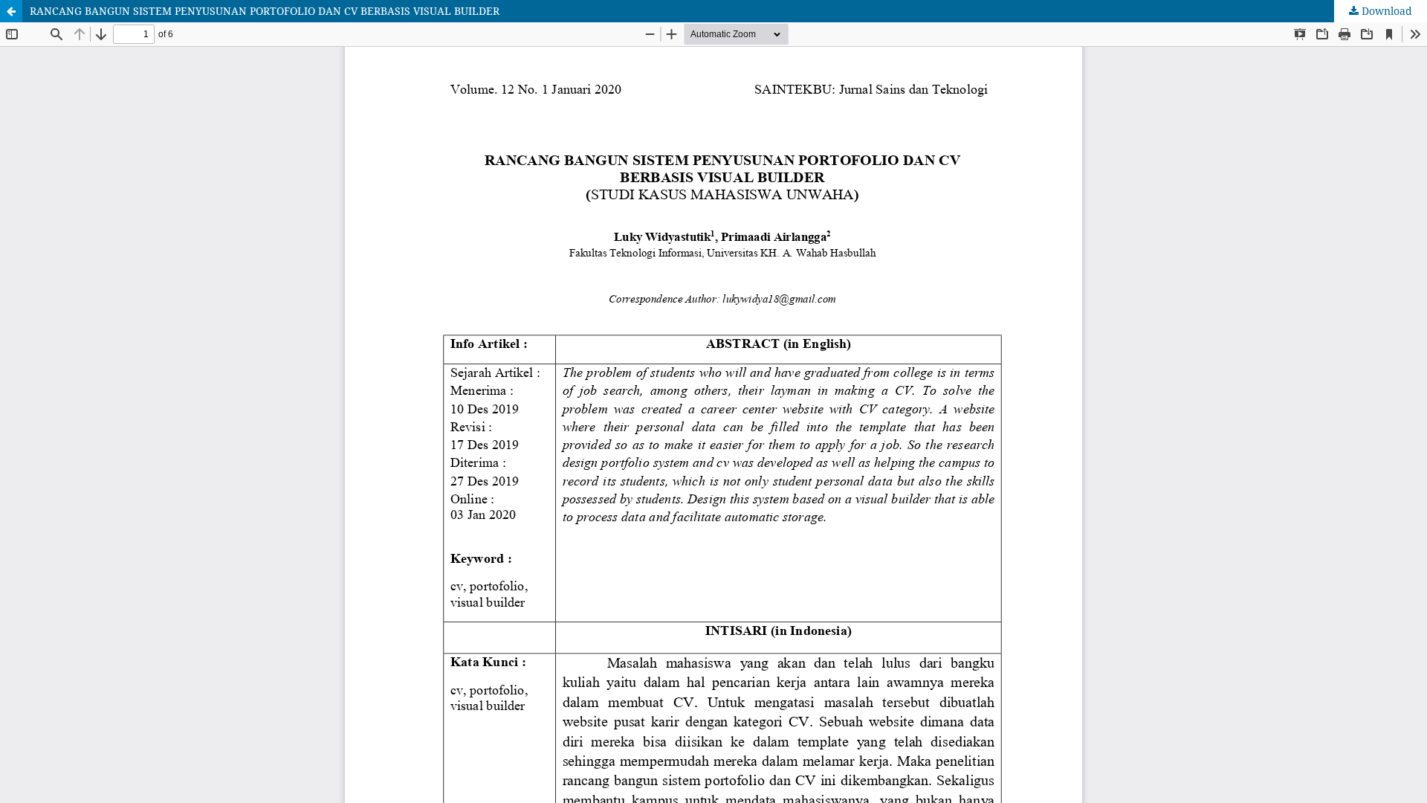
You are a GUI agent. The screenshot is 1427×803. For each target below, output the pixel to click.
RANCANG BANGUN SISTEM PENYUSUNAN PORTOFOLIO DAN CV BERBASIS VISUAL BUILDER (264, 11)
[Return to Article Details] (11, 11)
